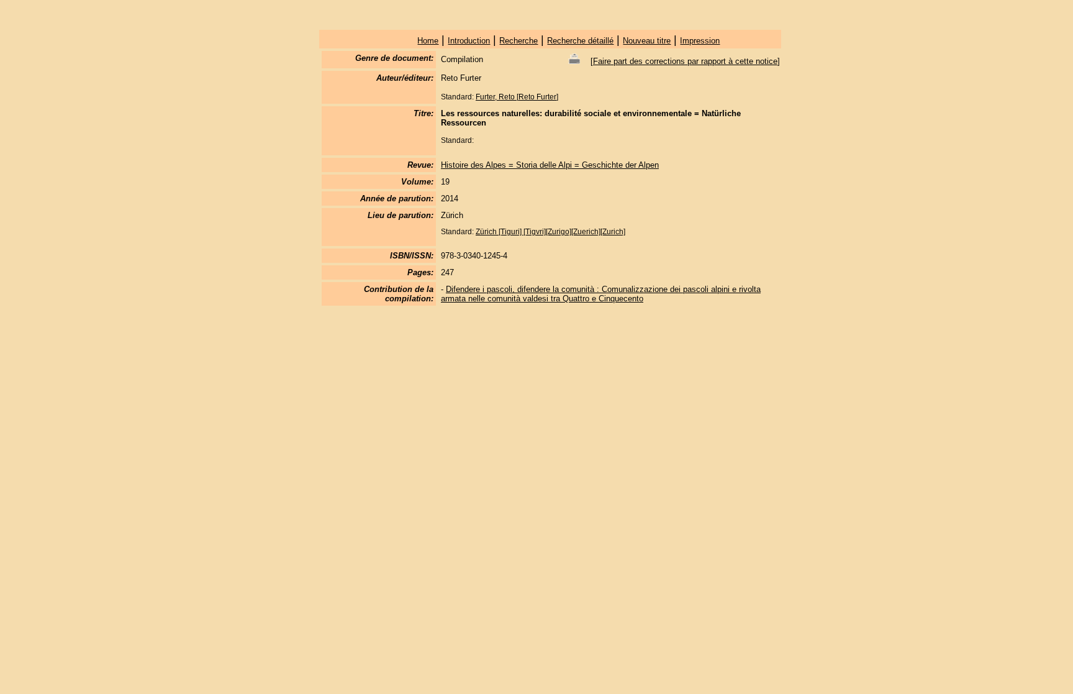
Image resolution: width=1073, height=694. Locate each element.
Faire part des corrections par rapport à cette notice (685, 61)
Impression (700, 40)
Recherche (518, 40)
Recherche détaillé (580, 40)
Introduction (469, 40)
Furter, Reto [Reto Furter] (517, 97)
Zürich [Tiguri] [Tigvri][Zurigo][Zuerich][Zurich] (550, 231)
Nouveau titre (647, 40)
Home (427, 40)
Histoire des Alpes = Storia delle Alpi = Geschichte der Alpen (550, 165)
